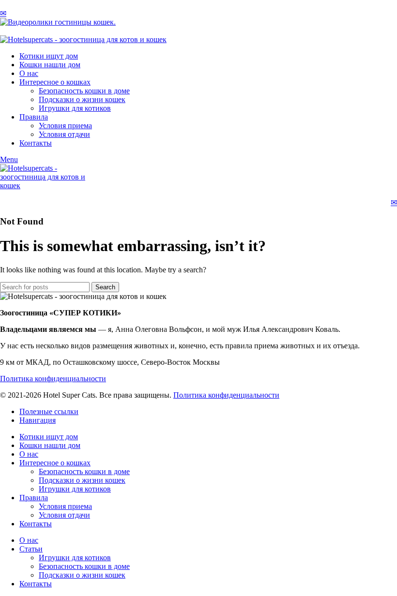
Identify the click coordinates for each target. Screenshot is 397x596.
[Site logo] (83, 39)
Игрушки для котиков (75, 108)
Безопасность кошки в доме (84, 91)
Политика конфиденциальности (53, 378)
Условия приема (65, 125)
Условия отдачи (64, 134)
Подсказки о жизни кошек (82, 99)
